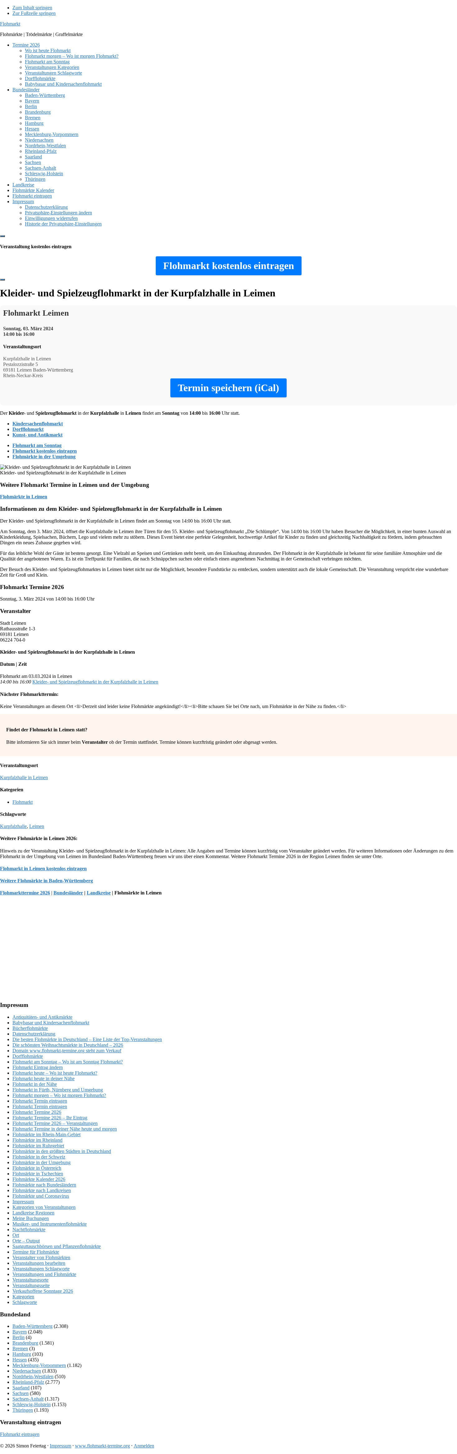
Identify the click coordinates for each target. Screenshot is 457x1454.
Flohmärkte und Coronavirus (40, 1196)
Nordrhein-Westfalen (32, 1376)
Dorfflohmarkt (28, 429)
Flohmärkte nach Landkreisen (41, 1190)
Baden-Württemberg (32, 1326)
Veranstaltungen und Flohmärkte (44, 1274)
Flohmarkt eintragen (19, 1434)
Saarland (21, 1387)
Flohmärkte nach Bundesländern (44, 1184)
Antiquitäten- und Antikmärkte (42, 1017)
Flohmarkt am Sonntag (37, 445)
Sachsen (20, 1393)
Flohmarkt (10, 23)
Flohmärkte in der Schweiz (38, 1156)
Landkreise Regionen (33, 1212)
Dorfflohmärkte (27, 1056)
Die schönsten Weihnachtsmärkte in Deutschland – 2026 (67, 1045)
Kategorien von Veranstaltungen (44, 1207)
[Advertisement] (186, 952)
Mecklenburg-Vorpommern (39, 1365)
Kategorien (23, 1296)
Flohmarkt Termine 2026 (36, 1112)
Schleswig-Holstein (31, 1404)
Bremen (20, 1348)
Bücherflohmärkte (30, 1028)
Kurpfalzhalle (13, 826)
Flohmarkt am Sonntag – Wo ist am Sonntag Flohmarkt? (67, 1061)
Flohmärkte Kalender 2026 (38, 1179)
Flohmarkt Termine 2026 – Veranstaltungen (55, 1123)
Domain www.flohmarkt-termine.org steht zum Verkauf (66, 1050)
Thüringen (22, 1410)
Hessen (19, 1359)
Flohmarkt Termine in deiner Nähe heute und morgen (64, 1129)
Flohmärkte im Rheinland (37, 1140)
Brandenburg (25, 1343)
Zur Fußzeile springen (34, 13)
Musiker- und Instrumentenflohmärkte (49, 1224)
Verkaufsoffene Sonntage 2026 (42, 1291)
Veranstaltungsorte (30, 1280)
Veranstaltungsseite (31, 1285)
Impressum (23, 1201)
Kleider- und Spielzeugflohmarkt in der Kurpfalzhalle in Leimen (95, 681)
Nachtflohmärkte (28, 1229)
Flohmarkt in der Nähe (34, 1084)
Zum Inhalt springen (32, 7)
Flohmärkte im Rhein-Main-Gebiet (46, 1134)
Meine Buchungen (30, 1218)
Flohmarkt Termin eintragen (39, 1101)
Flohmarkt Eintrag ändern (37, 1067)
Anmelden (144, 1445)
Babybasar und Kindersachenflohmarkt (50, 1022)
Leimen (36, 826)
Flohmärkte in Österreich (36, 1168)
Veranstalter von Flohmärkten (41, 1257)
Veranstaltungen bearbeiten (38, 1263)
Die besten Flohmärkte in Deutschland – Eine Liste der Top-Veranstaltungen (87, 1039)
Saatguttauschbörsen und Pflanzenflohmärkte (56, 1246)
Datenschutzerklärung (33, 1033)
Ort (15, 1235)
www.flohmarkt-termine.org (102, 1445)
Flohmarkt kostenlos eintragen (44, 451)
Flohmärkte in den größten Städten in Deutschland (61, 1151)
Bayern (19, 1331)
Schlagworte (24, 1302)
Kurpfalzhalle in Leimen (24, 777)
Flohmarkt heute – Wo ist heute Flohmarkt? (54, 1073)
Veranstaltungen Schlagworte (41, 1268)
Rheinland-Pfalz (28, 1382)
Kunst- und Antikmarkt (37, 434)
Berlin (18, 1337)
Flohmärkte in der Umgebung (44, 456)
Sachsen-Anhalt (28, 1398)
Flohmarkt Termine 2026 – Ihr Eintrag (49, 1117)
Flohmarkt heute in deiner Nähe (43, 1078)
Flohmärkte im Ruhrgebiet (38, 1145)
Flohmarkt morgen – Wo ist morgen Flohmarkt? (59, 1095)
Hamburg (21, 1354)
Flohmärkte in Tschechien (37, 1173)
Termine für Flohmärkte (35, 1252)
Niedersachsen (26, 1371)
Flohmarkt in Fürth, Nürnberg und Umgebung (57, 1089)
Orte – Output (26, 1240)
